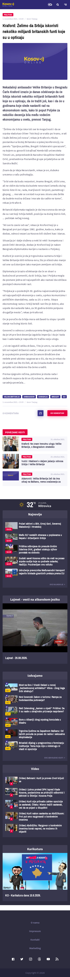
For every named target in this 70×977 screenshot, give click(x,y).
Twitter (22, 959)
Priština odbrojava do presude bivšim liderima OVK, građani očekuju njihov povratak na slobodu (35, 549)
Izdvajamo (35, 675)
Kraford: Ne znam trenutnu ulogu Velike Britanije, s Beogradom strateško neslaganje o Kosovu (35, 443)
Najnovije (35, 514)
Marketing (35, 948)
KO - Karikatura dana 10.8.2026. (35, 877)
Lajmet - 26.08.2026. (35, 633)
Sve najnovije (56, 584)
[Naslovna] (8, 5)
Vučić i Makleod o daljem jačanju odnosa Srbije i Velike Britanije (35, 461)
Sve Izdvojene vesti (53, 757)
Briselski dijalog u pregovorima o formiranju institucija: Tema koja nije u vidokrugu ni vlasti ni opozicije (35, 746)
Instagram (30, 959)
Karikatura (35, 849)
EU (64, 396)
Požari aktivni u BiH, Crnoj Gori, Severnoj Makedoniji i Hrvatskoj (35, 526)
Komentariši (40, 413)
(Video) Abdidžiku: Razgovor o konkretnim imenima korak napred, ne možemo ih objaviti (35, 828)
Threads (39, 959)
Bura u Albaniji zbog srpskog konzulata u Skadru (35, 722)
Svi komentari (57, 413)
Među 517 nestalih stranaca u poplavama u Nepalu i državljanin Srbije (35, 537)
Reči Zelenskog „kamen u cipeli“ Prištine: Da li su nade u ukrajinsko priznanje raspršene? (35, 711)
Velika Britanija (12, 396)
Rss (57, 959)
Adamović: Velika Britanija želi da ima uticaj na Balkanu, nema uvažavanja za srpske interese (35, 478)
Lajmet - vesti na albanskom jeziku (35, 599)
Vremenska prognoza (50, 4)
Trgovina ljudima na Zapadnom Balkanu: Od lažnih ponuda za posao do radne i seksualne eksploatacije (35, 734)
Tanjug (34, 19)
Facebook (13, 959)
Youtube (48, 959)
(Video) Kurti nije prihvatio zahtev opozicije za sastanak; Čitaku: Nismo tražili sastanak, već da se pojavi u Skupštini (35, 804)
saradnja (43, 396)
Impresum (35, 931)
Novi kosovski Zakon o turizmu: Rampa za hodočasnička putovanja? (35, 699)
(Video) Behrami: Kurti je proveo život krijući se (35, 781)
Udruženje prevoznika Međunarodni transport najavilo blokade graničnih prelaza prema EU (35, 573)
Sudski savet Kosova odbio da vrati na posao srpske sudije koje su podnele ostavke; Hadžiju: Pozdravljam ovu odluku (35, 561)
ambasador (29, 396)
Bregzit (55, 396)
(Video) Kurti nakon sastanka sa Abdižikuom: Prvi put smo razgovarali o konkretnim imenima (35, 816)
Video (35, 769)
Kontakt (35, 939)
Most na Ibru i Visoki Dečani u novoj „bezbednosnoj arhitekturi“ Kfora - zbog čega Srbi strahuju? (35, 688)
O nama (35, 922)
